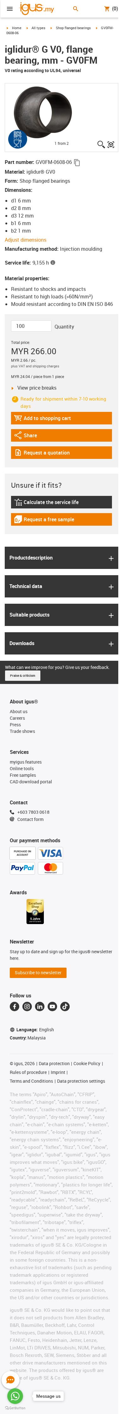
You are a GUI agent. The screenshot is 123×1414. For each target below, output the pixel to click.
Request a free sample (44, 521)
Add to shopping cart (42, 419)
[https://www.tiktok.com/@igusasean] (65, 1006)
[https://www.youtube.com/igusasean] (52, 1006)
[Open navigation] (10, 9)
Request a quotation (42, 454)
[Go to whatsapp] (15, 1396)
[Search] (75, 9)
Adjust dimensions (25, 239)
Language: (35, 1030)
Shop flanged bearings (73, 27)
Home (16, 27)
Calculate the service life (47, 503)
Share (31, 437)
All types (38, 27)
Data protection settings (81, 1081)
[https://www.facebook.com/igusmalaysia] (14, 1006)
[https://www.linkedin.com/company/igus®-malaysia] (39, 1006)
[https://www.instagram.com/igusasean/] (27, 1006)
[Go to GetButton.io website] (15, 1408)
